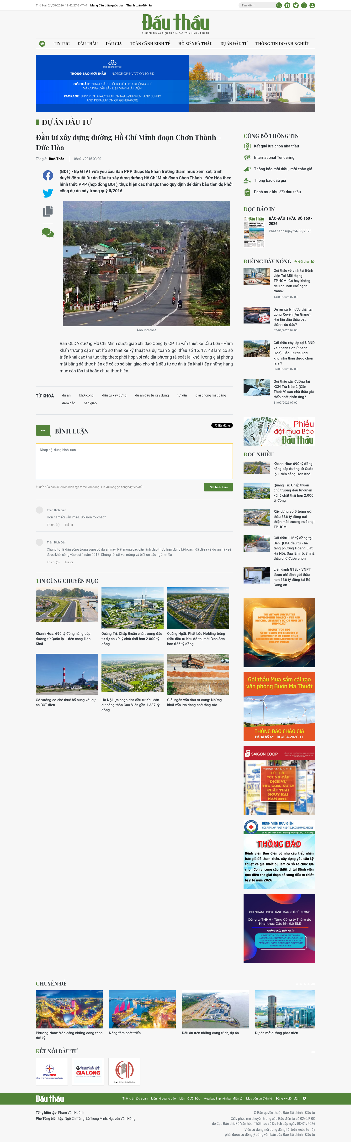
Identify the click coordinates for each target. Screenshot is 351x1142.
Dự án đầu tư (233, 43)
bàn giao (90, 403)
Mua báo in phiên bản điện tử (223, 1098)
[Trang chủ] (42, 44)
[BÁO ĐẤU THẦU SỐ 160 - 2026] (254, 232)
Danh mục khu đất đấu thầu (277, 192)
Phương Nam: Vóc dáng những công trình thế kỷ (69, 1035)
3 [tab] (305, 984)
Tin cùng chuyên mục (67, 580)
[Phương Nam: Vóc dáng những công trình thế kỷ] (69, 1009)
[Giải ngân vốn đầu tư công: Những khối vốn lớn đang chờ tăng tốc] (198, 674)
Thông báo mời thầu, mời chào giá (283, 169)
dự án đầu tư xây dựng (152, 395)
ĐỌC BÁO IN (259, 209)
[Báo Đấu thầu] (50, 1098)
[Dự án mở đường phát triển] (288, 1009)
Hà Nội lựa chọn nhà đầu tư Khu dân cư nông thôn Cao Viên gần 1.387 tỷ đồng (130, 705)
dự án (66, 395)
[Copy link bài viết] (48, 211)
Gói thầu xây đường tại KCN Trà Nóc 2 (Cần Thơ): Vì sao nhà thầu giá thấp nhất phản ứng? (294, 389)
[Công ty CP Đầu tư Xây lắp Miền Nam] (124, 1071)
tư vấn (182, 395)
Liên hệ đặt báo (189, 1098)
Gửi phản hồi (306, 261)
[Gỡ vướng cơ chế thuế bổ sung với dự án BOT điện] (67, 674)
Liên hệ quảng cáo (163, 1098)
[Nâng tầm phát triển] (142, 1009)
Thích (53, 525)
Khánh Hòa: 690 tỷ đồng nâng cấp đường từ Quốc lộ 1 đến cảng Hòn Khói (63, 638)
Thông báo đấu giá (270, 180)
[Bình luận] (48, 229)
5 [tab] (313, 984)
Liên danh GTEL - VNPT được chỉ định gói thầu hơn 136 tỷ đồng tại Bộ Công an (292, 577)
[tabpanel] (69, 1015)
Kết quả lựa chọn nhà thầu (276, 146)
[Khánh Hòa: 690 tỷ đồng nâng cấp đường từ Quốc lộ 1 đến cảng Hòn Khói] (67, 608)
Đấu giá (114, 43)
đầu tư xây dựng (114, 395)
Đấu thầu (88, 43)
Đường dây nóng (267, 261)
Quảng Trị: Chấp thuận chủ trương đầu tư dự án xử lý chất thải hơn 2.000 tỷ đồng (131, 638)
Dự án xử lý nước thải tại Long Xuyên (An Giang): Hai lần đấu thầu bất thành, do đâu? (293, 317)
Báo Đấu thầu (175, 24)
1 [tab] (297, 984)
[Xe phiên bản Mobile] (304, 5)
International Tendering (274, 157)
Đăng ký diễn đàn (287, 1098)
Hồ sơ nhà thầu (195, 43)
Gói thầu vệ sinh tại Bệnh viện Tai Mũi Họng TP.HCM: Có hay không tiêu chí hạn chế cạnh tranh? (293, 280)
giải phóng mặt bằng (211, 395)
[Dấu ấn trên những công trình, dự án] (215, 1009)
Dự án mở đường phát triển (276, 1033)
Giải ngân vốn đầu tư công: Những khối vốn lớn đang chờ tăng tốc (194, 702)
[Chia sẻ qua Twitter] (48, 193)
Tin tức (61, 43)
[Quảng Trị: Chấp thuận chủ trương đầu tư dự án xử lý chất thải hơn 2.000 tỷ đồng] (132, 608)
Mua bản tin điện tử (259, 1098)
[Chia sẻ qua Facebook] (48, 175)
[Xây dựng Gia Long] (88, 1071)
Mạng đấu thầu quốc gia (106, 5)
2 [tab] (301, 984)
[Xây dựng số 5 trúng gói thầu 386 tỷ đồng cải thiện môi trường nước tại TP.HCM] (257, 517)
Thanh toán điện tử (139, 5)
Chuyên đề (51, 983)
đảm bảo (68, 403)
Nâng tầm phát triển (125, 1033)
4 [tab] (308, 984)
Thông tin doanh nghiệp (282, 43)
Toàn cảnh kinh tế (150, 43)
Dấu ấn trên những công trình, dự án (210, 1033)
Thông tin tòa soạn (135, 1098)
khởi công (86, 395)
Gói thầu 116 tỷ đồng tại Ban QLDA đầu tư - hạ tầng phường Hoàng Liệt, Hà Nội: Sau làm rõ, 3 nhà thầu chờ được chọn (294, 548)
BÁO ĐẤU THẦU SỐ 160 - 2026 (290, 221)
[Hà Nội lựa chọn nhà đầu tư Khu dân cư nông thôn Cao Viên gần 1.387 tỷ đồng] (132, 674)
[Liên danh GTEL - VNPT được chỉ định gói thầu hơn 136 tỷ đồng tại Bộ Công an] (257, 575)
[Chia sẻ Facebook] (287, 5)
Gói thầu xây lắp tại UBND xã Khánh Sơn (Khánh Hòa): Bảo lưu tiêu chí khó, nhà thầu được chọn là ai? (294, 353)
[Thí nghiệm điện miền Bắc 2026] (50, 1071)
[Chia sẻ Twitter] (296, 5)
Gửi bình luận (219, 487)
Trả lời (68, 525)
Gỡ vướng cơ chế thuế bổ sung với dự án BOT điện (66, 702)
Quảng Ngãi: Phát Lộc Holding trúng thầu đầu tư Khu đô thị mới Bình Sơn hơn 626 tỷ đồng (196, 638)
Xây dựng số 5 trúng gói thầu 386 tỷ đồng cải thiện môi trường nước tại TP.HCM (294, 519)
